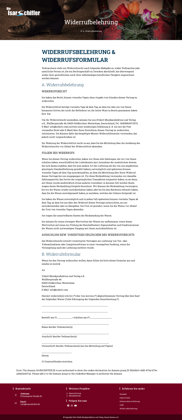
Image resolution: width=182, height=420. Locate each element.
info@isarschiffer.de (30, 404)
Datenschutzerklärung (130, 401)
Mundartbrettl (75, 396)
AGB (122, 405)
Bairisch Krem (75, 393)
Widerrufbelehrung (93, 31)
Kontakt (123, 394)
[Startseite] (81, 31)
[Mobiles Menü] (173, 11)
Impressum (125, 398)
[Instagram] (72, 406)
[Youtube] (75, 406)
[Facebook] (68, 406)
